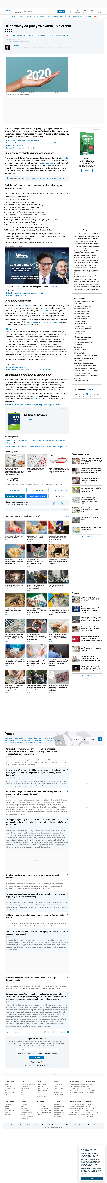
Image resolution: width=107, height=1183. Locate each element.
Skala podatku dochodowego (77, 1114)
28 (90, 394)
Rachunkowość (9, 1086)
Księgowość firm (9, 1081)
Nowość (87, 158)
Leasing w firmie (58, 1092)
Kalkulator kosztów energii (82, 316)
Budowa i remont (90, 1090)
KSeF (96, 16)
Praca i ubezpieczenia (59, 1088)
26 (83, 394)
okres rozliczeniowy (33, 322)
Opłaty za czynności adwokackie (83, 363)
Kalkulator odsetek (58, 1110)
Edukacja (88, 16)
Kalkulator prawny (79, 331)
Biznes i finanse (58, 1084)
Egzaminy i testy (25, 1110)
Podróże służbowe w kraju (77, 1104)
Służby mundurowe (37, 740)
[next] (68, 1032)
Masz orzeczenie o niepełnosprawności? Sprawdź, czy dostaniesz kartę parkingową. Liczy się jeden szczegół (86, 261)
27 (87, 394)
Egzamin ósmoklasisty (27, 1116)
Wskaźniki (81, 353)
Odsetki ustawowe (74, 1112)
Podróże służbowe (74, 1110)
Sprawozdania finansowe (76, 1092)
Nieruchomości (77, 16)
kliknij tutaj (46, 1065)
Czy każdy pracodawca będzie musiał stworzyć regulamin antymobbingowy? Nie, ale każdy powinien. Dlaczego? (86, 280)
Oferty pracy (89, 1116)
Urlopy (22, 1090)
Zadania (7, 1108)
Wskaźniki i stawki (75, 1101)
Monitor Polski (41, 1106)
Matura (23, 1114)
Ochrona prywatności (17, 1125)
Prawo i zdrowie (41, 1096)
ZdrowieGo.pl (89, 1104)
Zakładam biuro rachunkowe (77, 1084)
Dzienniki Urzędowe (42, 1108)
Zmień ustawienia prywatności (36, 1125)
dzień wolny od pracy (11, 484)
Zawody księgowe (9, 1092)
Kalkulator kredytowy (80, 323)
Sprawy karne (38, 738)
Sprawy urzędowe (10, 740)
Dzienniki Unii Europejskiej (44, 1110)
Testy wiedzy (24, 1118)
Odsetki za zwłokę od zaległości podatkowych (83, 359)
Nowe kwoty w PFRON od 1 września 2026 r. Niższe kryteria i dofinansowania (86, 251)
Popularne (79, 233)
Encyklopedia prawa (24, 740)
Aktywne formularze (85, 337)
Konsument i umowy (20, 738)
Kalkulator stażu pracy (59, 1112)
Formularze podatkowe (92, 1112)
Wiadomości (8, 738)
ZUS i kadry (8, 1090)
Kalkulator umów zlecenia (81, 311)
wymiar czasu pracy (46, 163)
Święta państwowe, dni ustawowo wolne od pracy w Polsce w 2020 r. (31, 143)
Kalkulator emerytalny (80, 318)
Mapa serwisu (92, 1125)
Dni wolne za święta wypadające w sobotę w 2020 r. (25, 293)
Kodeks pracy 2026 (35, 414)
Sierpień (90, 389)
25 (79, 394)
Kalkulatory (81, 298)
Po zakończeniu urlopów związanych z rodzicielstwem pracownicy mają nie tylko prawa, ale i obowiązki (86, 242)
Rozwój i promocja (9, 1110)
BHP (22, 1092)
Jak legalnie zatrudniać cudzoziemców (87, 163)
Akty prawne (41, 1101)
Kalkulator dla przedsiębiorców (83, 306)
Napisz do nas (38, 490)
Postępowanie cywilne (81, 339)
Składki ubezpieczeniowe (76, 1108)
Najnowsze (87, 233)
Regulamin (52, 1125)
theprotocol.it (89, 1114)
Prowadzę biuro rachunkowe (77, 1086)
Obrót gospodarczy (10, 1088)
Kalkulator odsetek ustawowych (83, 326)
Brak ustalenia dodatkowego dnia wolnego (21, 148)
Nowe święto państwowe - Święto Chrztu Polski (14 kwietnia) (28, 370)
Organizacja (8, 1104)
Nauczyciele (24, 1108)
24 (76, 394)
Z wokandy (48, 740)
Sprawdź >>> (56, 287)
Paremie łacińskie (22, 742)
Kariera (61, 1125)
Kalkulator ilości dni (80, 321)
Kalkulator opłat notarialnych (82, 328)
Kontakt (73, 1125)
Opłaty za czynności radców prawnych (85, 365)
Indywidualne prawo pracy (28, 1084)
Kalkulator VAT (57, 1108)
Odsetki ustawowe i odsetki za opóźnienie (86, 355)
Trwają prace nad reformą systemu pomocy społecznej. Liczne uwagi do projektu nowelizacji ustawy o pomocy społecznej (86, 271)
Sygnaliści (57, 740)
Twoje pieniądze (59, 16)
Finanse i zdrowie (58, 1094)
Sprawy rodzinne (49, 738)
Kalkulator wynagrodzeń (81, 308)
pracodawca (26, 306)
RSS (67, 1125)
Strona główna (8, 21)
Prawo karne (78, 344)
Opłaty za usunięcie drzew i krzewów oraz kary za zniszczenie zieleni (86, 372)
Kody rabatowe (90, 1108)
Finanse (88, 1088)
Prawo (49, 16)
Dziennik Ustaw (41, 1104)
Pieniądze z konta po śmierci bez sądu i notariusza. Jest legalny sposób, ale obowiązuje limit (85, 266)
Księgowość (12, 16)
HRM (22, 1094)
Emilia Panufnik (15, 45)
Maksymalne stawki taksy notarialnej (85, 368)
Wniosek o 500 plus (80, 349)
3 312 (63, 1032)
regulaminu (37, 1053)
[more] (62, 485)
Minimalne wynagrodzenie (77, 1106)
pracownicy (57, 322)
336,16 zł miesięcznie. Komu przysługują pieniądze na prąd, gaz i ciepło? (86, 275)
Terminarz (81, 389)
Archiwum (88, 1106)
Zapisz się (37, 1057)
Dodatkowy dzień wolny (15, 145)
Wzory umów (78, 347)
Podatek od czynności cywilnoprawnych (86, 375)
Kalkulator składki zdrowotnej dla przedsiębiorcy (84, 302)
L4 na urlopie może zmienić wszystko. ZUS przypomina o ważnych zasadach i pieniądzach (86, 247)
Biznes (28, 16)
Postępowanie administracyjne (83, 342)
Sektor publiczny (39, 16)
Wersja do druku (16, 490)
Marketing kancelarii (35, 742)
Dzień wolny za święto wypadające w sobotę (22, 140)
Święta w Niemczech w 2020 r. (17, 367)
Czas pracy (31, 21)
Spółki (55, 1086)
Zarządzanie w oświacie (27, 1112)
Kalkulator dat (78, 334)
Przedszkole (24, 1104)
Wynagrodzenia (25, 1086)
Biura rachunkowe (75, 1081)
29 (94, 394)
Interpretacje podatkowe (81, 380)
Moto (68, 16)
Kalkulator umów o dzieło (81, 313)
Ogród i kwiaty (90, 1092)
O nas (6, 1125)
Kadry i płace (8, 1112)
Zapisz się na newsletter (61, 490)
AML (71, 1094)
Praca (20, 21)
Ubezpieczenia (25, 1088)
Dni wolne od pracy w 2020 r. (17, 295)
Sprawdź (29, 421)
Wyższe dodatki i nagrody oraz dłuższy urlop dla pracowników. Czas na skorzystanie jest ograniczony (87, 285)
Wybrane (95, 233)
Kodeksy (39, 1114)
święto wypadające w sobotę (50, 484)
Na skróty (89, 1101)
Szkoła (22, 1106)
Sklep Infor (40, 1094)
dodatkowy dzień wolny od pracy (29, 484)
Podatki (7, 1084)
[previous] (45, 1032)
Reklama (82, 1125)
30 (98, 394)
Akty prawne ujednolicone (44, 1112)
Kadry (21, 16)
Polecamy (75, 593)
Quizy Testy (77, 378)
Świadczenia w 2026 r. (80, 454)
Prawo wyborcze (10, 742)
